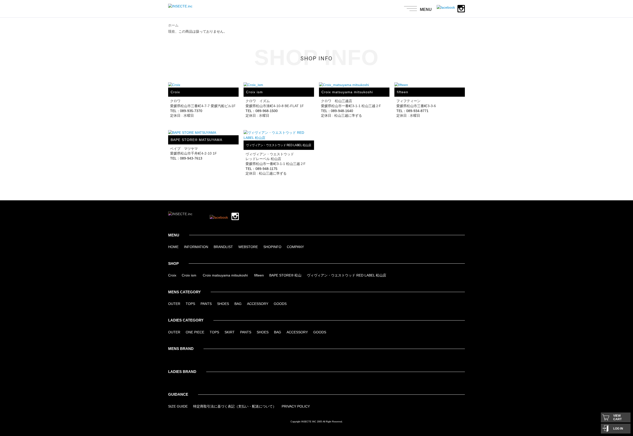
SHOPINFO (272, 247)
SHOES (223, 304)
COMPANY (295, 247)
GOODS (280, 304)
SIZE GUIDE (178, 406)
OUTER (174, 304)
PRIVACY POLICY (296, 406)
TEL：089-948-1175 (261, 169)
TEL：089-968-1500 (262, 111)
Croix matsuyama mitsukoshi (225, 275)
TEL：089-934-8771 (412, 111)
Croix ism (189, 275)
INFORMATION (196, 247)
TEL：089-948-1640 (337, 111)
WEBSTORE (248, 247)
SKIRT (230, 332)
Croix (172, 275)
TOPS (190, 304)
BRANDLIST (223, 247)
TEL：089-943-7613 (186, 158)
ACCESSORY (257, 304)
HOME (173, 247)
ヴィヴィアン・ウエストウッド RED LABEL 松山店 (346, 275)
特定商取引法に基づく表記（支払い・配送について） (234, 406)
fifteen (259, 275)
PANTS (206, 304)
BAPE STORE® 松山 (285, 275)
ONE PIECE (195, 332)
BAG (238, 304)
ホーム (173, 25)
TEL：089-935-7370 (186, 111)
